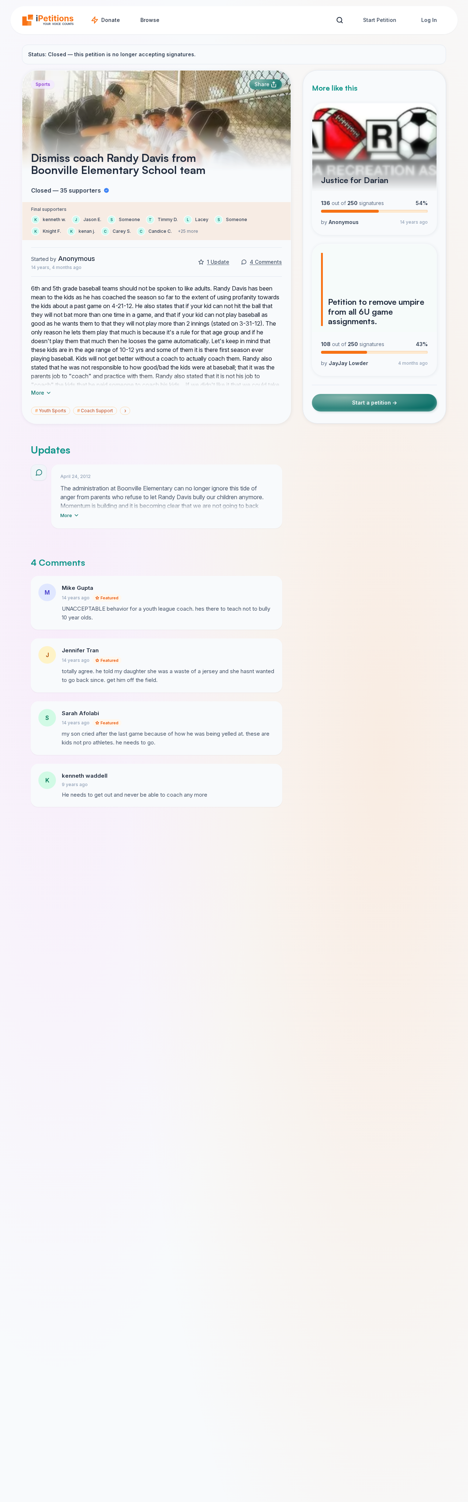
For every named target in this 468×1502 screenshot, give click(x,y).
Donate (110, 20)
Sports (42, 84)
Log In (429, 20)
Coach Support (95, 410)
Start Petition (379, 20)
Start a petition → (374, 403)
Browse (149, 20)
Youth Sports (50, 410)
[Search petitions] (339, 20)
